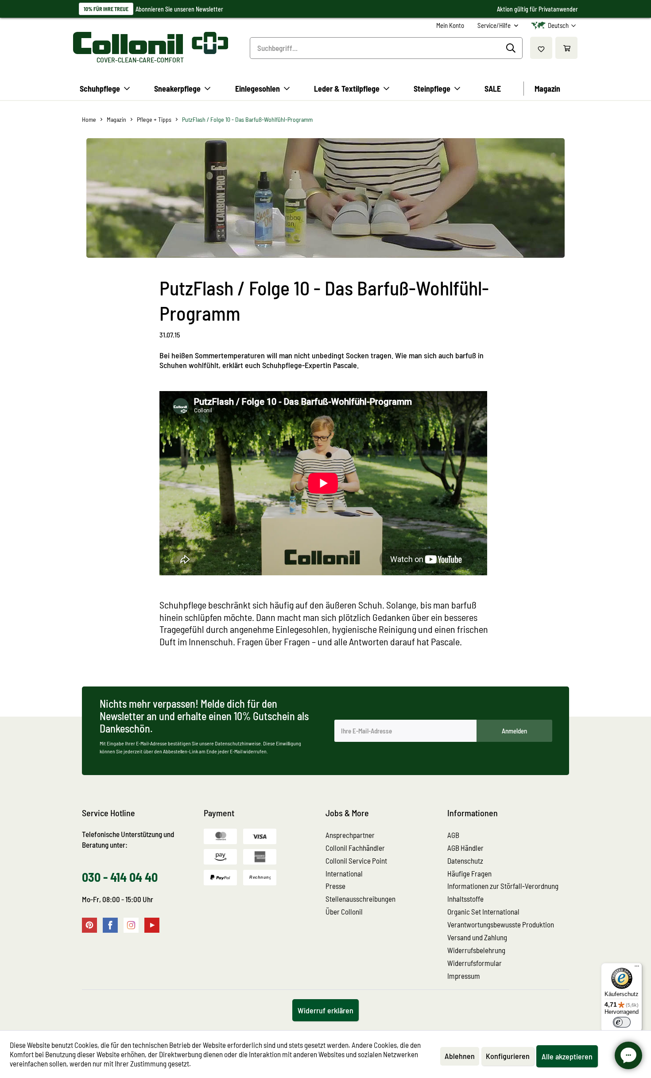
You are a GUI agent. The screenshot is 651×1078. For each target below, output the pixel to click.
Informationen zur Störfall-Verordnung (502, 885)
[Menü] (637, 968)
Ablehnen (460, 1056)
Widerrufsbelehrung (476, 950)
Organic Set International (483, 911)
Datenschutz (465, 860)
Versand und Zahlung (477, 937)
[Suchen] (512, 48)
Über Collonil (344, 911)
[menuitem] (450, 25)
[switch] (622, 1022)
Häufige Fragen (469, 873)
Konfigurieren (508, 1056)
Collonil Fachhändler (355, 847)
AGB (453, 834)
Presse (335, 885)
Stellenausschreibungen (360, 898)
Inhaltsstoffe (465, 898)
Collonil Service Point (356, 860)
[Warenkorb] (566, 48)
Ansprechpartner (350, 834)
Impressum (463, 975)
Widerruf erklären (325, 1010)
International (344, 873)
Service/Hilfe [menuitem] (494, 25)
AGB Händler (465, 847)
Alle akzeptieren (567, 1056)
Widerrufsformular (474, 962)
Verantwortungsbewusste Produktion (500, 924)
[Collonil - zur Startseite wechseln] (150, 43)
